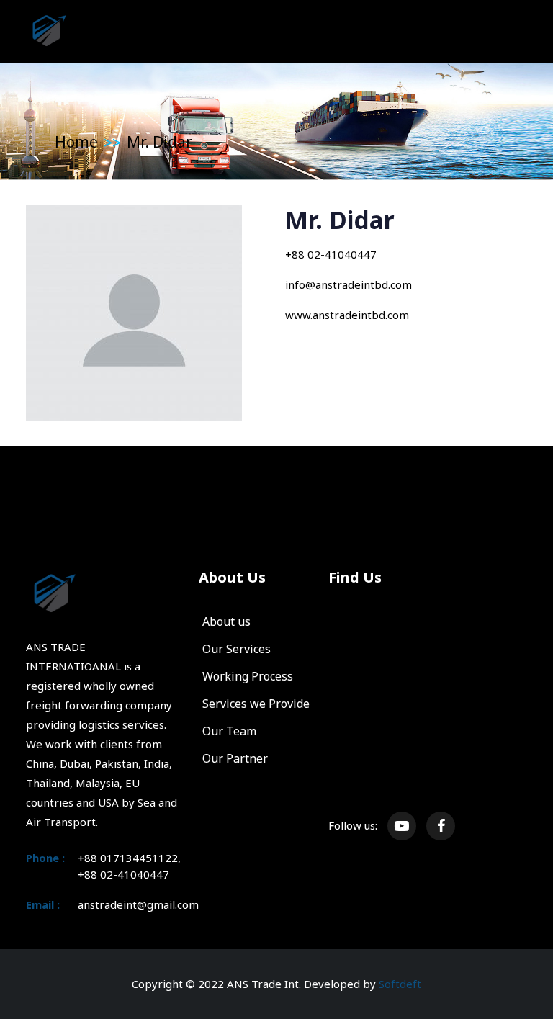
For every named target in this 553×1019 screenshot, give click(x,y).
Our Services (236, 649)
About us (226, 621)
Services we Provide (256, 703)
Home (76, 142)
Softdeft (400, 984)
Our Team (229, 731)
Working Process (247, 676)
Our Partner (235, 758)
